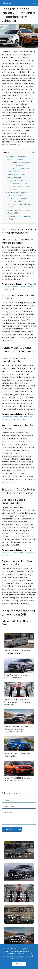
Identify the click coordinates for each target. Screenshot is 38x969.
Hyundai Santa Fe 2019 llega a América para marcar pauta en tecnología (18, 417)
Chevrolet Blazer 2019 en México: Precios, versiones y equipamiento (19, 286)
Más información (16, 958)
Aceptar (19, 964)
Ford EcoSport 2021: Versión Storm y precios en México (18, 552)
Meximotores (6, 3)
